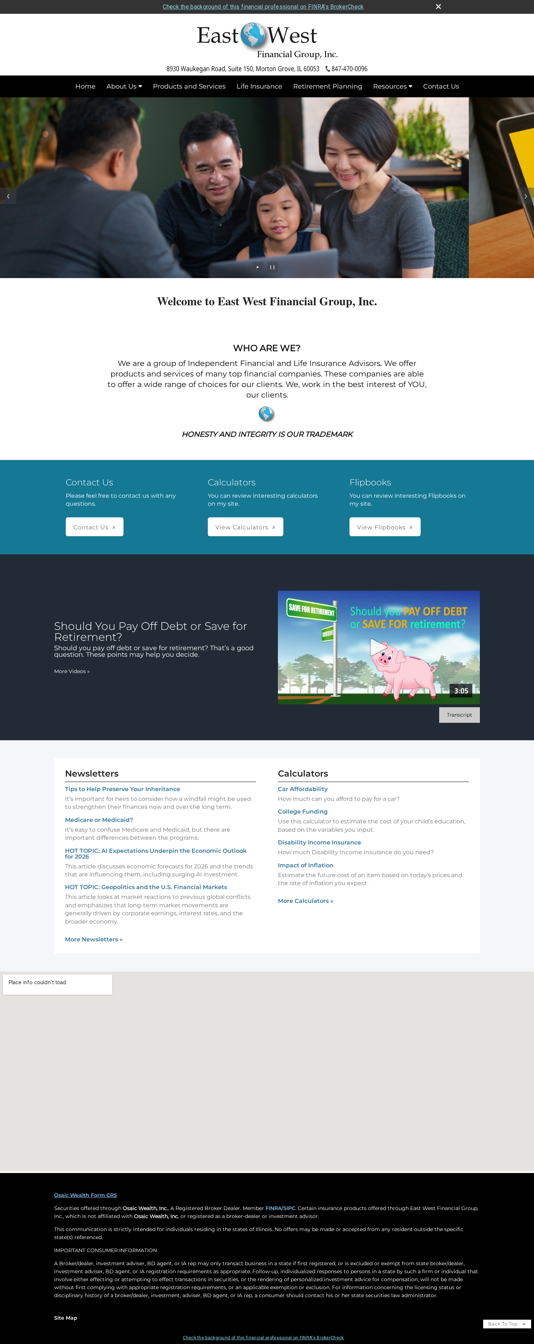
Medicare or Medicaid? (99, 819)
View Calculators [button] (241, 527)
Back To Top (503, 1324)
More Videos (72, 671)
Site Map (65, 1318)
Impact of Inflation (305, 865)
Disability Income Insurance (319, 842)
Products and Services (189, 86)
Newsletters (91, 773)
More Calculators (305, 900)
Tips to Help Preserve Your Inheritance (122, 789)
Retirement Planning (327, 86)
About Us (121, 86)
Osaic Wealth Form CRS (85, 1195)
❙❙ (272, 267)
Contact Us (441, 86)
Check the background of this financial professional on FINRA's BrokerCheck (263, 6)
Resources (390, 86)
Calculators (303, 773)
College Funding (303, 811)
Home (85, 86)
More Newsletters (94, 939)
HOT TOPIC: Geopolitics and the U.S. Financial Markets (146, 887)
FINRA (274, 1208)
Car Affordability (303, 789)
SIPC (289, 1208)
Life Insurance (259, 86)
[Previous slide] (8, 196)
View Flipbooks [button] (381, 527)
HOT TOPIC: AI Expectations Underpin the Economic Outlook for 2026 (156, 853)
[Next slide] (526, 196)
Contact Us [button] (91, 527)
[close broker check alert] (438, 6)
